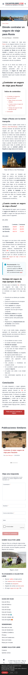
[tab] (12, 462)
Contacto (4, 650)
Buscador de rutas (7, 627)
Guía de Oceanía (6, 612)
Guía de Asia (5, 607)
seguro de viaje (14, 588)
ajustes (12, 669)
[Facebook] (4, 660)
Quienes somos (6, 653)
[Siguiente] (24, 446)
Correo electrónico (8, 513)
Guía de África (6, 602)
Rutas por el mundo (7, 642)
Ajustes (11, 672)
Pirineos (4, 635)
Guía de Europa (6, 609)
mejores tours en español (15, 581)
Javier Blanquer (8, 37)
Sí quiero (5, 672)
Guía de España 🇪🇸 (7, 619)
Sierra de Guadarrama (8, 637)
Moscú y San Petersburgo (9, 126)
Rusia (7, 23)
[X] (4, 663)
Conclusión (10, 111)
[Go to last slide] (4, 446)
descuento (21, 586)
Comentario (6, 484)
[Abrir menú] (3, 3)
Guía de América (6, 604)
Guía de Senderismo (7, 630)
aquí (21, 272)
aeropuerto (15, 583)
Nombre (5, 506)
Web (4, 520)
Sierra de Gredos (6, 640)
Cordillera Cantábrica (8, 632)
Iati (18, 285)
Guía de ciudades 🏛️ (8, 617)
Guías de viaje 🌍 (7, 614)
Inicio (3, 23)
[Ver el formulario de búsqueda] (25, 3)
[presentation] (14, 439)
